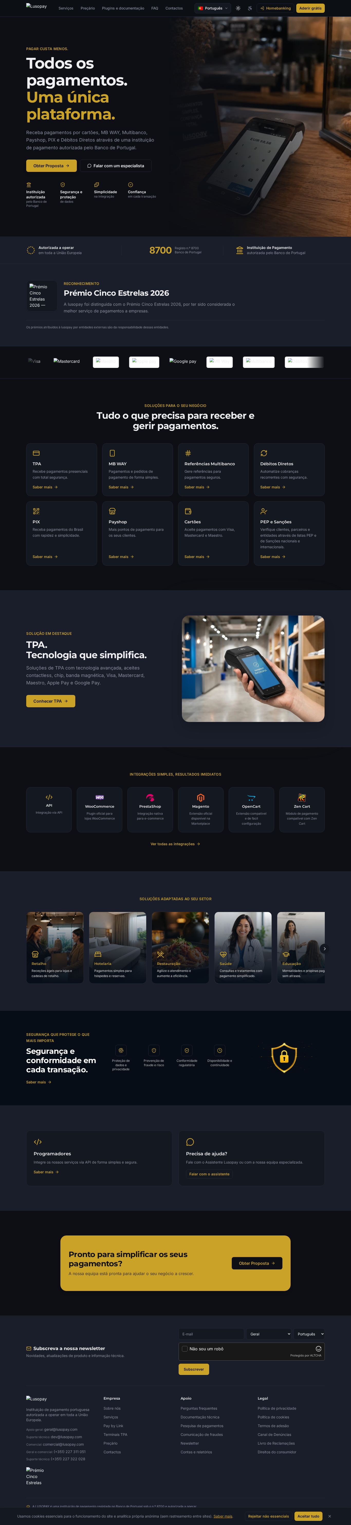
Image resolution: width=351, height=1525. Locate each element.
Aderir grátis (310, 8)
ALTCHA (315, 1355)
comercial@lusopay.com (63, 1444)
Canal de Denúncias (274, 1434)
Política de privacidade (277, 1408)
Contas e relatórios (196, 1452)
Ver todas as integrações (173, 844)
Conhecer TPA (47, 701)
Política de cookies (273, 1417)
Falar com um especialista (119, 165)
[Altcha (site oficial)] (318, 1349)
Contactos (174, 8)
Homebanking (278, 8)
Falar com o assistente (209, 1174)
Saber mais (36, 1082)
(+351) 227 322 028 (68, 1459)
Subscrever (194, 1369)
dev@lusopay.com (66, 1437)
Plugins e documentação (123, 8)
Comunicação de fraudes (202, 1434)
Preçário (88, 8)
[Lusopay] (36, 8)
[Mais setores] (325, 949)
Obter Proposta (48, 165)
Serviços (66, 8)
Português (214, 8)
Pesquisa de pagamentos (202, 1426)
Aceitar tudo (308, 1516)
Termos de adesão (273, 1426)
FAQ (154, 8)
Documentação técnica (200, 1417)
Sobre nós (112, 1408)
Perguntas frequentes (199, 1408)
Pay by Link (113, 1426)
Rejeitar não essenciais (268, 1516)
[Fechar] (330, 1516)
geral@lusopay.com (60, 1429)
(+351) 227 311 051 (70, 1451)
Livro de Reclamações (276, 1443)
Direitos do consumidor (277, 1452)
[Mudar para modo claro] (238, 8)
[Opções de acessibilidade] (250, 8)
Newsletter (190, 1443)
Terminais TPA (115, 1434)
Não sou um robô (207, 1348)
